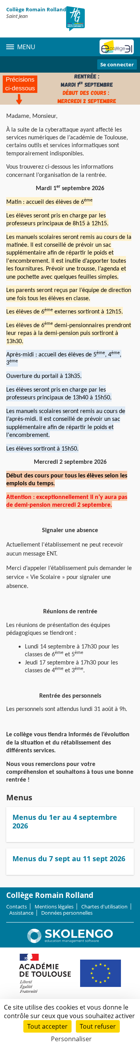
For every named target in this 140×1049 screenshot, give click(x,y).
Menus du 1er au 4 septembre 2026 (64, 821)
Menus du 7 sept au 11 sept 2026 (68, 858)
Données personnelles (67, 913)
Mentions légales (54, 906)
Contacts (16, 906)
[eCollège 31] (117, 46)
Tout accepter (47, 1026)
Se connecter (117, 64)
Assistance (21, 913)
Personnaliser (71, 1039)
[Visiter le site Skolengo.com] (70, 941)
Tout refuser (98, 1026)
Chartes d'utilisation (104, 906)
